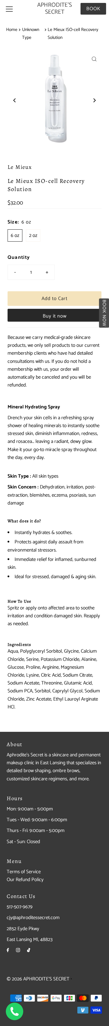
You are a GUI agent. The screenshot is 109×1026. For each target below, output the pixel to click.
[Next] (94, 100)
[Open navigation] (9, 8)
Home (11, 29)
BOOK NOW (104, 312)
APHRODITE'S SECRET (54, 8)
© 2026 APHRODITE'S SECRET (38, 979)
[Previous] (14, 100)
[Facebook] (8, 950)
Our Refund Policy (25, 880)
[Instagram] (18, 950)
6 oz (15, 235)
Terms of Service (24, 872)
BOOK (93, 9)
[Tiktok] (28, 950)
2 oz (33, 235)
